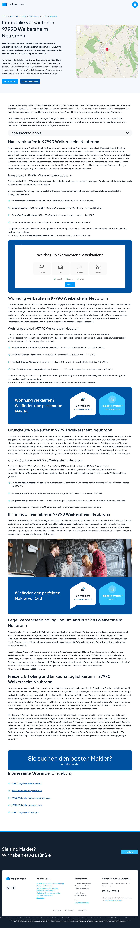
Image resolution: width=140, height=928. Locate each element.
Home (4, 16)
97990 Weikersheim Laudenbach (27, 805)
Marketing (112, 406)
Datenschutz (82, 910)
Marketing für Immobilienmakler (48, 893)
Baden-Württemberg (18, 16)
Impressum (57, 910)
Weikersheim (34, 16)
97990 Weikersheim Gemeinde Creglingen (31, 798)
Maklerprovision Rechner (45, 891)
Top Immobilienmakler (44, 895)
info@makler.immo (81, 903)
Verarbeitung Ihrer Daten (113, 900)
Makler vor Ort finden (44, 886)
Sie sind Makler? (10, 81)
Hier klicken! (129, 852)
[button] (107, 49)
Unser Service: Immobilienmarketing (50, 883)
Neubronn (53, 16)
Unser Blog (40, 898)
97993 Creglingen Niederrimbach (27, 783)
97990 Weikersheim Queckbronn (27, 790)
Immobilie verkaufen (30, 81)
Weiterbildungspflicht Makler (47, 888)
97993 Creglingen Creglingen (25, 812)
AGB (66, 910)
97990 (44, 16)
